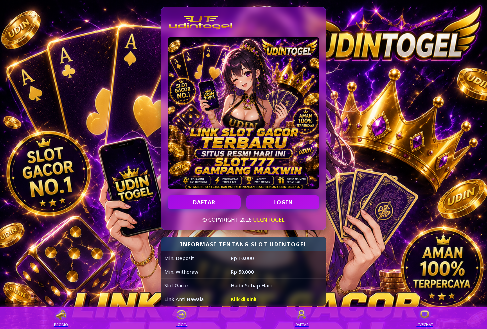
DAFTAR (204, 202)
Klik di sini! (243, 299)
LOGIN (283, 202)
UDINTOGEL (269, 219)
